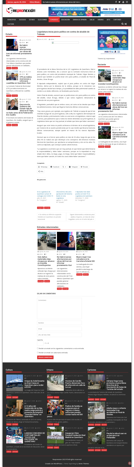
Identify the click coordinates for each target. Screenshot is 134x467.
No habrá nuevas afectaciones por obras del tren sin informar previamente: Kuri (72, 2)
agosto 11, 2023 (113, 428)
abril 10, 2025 (112, 376)
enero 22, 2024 (112, 403)
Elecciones (42, 20)
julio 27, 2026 (30, 428)
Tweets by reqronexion (106, 58)
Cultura (10, 24)
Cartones (117, 20)
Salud (92, 20)
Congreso (54, 20)
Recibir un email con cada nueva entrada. (53, 353)
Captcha (40, 340)
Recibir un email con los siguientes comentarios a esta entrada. (61, 348)
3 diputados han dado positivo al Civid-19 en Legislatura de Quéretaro (83, 194)
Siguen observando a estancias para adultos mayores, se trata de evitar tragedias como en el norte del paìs (81, 216)
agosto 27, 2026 (26, 99)
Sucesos (22, 20)
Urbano (101, 20)
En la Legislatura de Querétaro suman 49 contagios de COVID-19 (45, 194)
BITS (108, 20)
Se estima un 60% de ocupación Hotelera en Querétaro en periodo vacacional (49, 216)
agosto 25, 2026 (72, 428)
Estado (32, 20)
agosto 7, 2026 (30, 401)
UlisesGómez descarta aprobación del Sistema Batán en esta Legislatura (64, 195)
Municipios (11, 20)
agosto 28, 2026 (44, 251)
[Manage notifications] (129, 463)
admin (52, 39)
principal (47, 208)
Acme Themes (84, 463)
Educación (65, 20)
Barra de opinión (79, 20)
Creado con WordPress (53, 463)
